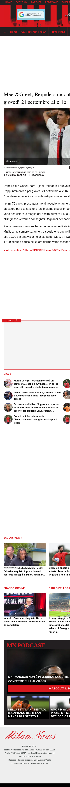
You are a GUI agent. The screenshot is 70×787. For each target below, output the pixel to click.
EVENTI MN (21, 2)
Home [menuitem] (13, 31)
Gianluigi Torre (15, 175)
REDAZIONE (51, 2)
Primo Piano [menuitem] (58, 31)
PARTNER (36, 2)
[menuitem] (4, 32)
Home (8, 2)
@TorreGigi (37, 175)
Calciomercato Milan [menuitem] (33, 31)
